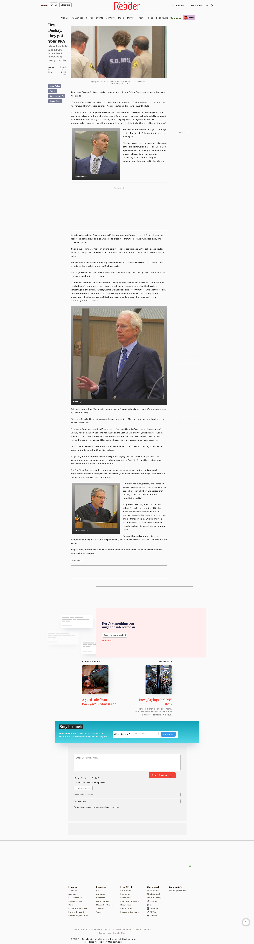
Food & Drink (126, 887)
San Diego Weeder (177, 890)
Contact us (109, 929)
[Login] (212, 6)
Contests (110, 17)
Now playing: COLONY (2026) (155, 701)
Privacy (147, 929)
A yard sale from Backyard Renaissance (99, 701)
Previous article (92, 661)
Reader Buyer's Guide (78, 915)
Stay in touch (153, 887)
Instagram (154, 908)
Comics (72, 905)
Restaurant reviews (129, 912)
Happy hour (125, 905)
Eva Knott (51, 71)
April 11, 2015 (64, 73)
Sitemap (138, 929)
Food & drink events (129, 901)
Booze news (125, 897)
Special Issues (75, 901)
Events (99, 17)
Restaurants (126, 908)
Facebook (154, 901)
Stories (89, 17)
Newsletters (153, 890)
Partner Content (76, 912)
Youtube (153, 915)
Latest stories (75, 897)
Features (72, 887)
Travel (99, 912)
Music (121, 17)
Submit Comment (160, 775)
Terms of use (105, 933)
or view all (107, 640)
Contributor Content (78, 908)
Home (76, 929)
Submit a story (154, 897)
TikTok (152, 912)
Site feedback (153, 894)
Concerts (100, 894)
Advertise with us (124, 929)
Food (150, 17)
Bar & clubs (125, 890)
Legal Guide (162, 17)
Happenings (102, 887)
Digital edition (119, 933)
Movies (130, 17)
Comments (77, 560)
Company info (175, 887)
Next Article (163, 661)
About (84, 929)
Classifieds (77, 17)
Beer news (125, 894)
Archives (65, 17)
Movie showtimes (104, 905)
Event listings (102, 901)
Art (97, 890)
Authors (72, 894)
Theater (141, 17)
